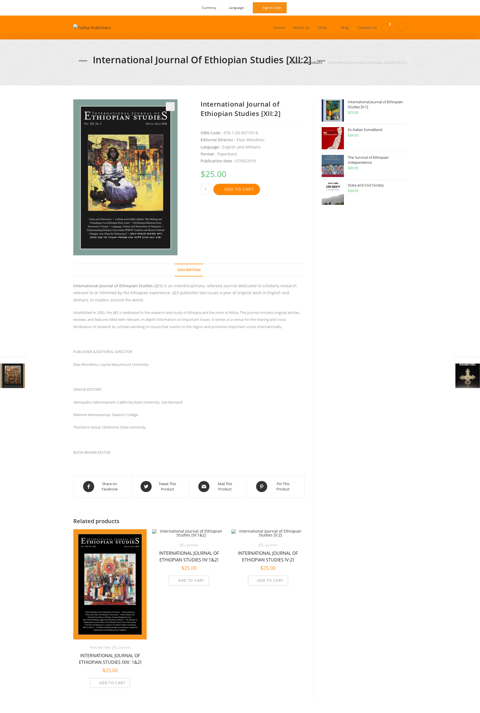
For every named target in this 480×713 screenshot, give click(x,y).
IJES (114, 647)
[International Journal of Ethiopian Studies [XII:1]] (12, 375)
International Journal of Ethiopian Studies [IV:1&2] (189, 555)
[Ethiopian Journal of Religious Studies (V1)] (467, 375)
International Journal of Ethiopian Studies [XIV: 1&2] (110, 658)
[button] (170, 106)
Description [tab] (189, 270)
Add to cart (239, 189)
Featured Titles (100, 647)
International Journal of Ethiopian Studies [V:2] (268, 555)
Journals (125, 647)
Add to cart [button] (112, 682)
